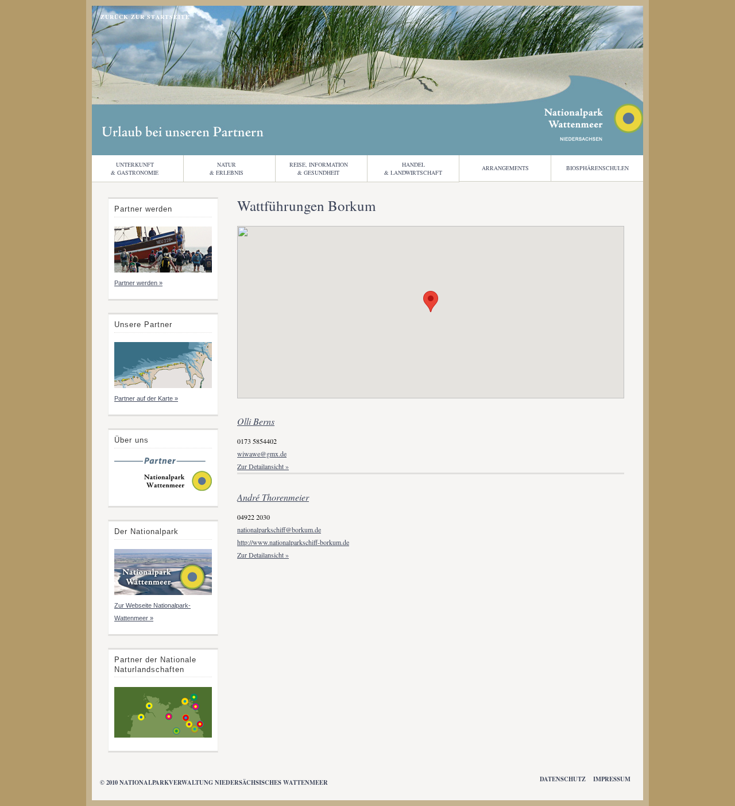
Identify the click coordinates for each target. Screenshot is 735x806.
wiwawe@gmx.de (262, 453)
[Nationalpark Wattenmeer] (593, 137)
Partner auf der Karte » (146, 398)
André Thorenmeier (273, 497)
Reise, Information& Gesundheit (318, 168)
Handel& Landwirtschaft (413, 168)
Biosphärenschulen (597, 168)
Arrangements (505, 168)
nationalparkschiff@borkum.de (279, 529)
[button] (430, 301)
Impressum (611, 779)
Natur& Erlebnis (226, 168)
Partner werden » (138, 282)
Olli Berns (255, 421)
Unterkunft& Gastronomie (134, 168)
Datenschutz (563, 779)
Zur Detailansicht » (263, 466)
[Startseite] (163, 489)
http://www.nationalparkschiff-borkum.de (293, 542)
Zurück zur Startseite (145, 17)
